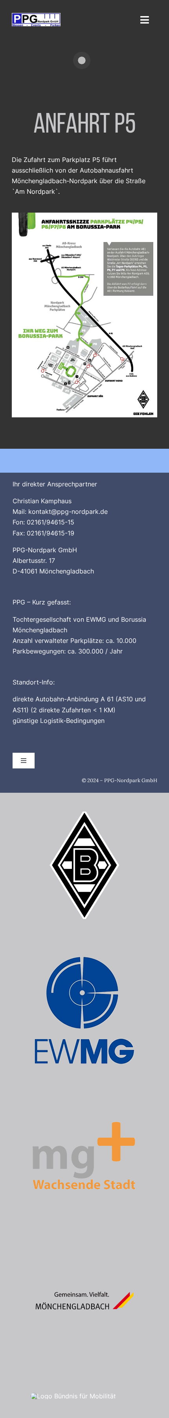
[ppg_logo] (36, 16)
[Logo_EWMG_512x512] (84, 960)
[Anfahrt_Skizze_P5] (84, 216)
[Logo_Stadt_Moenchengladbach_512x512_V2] (84, 1250)
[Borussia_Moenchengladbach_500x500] (84, 815)
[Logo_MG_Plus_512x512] (84, 1105)
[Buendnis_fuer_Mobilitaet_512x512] (73, 1396)
